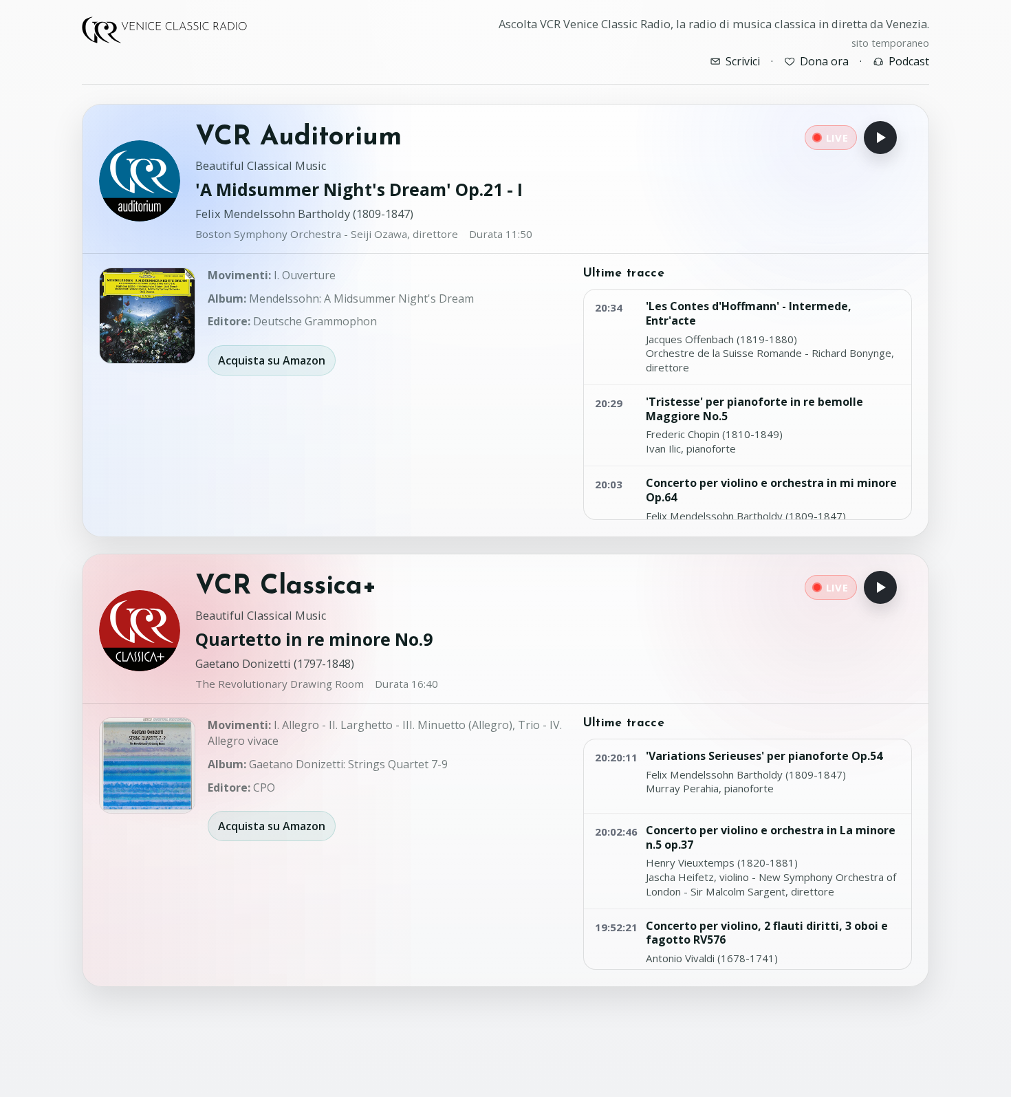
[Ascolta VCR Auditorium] (880, 137)
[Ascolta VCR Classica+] (880, 587)
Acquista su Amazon (271, 360)
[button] (147, 316)
